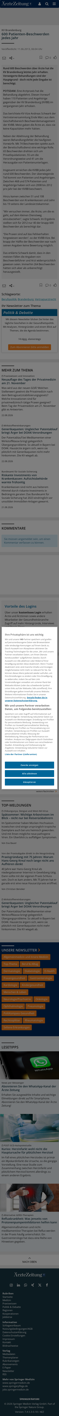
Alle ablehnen (29, 773)
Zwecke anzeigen (29, 765)
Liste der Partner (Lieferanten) (21, 754)
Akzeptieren (29, 782)
